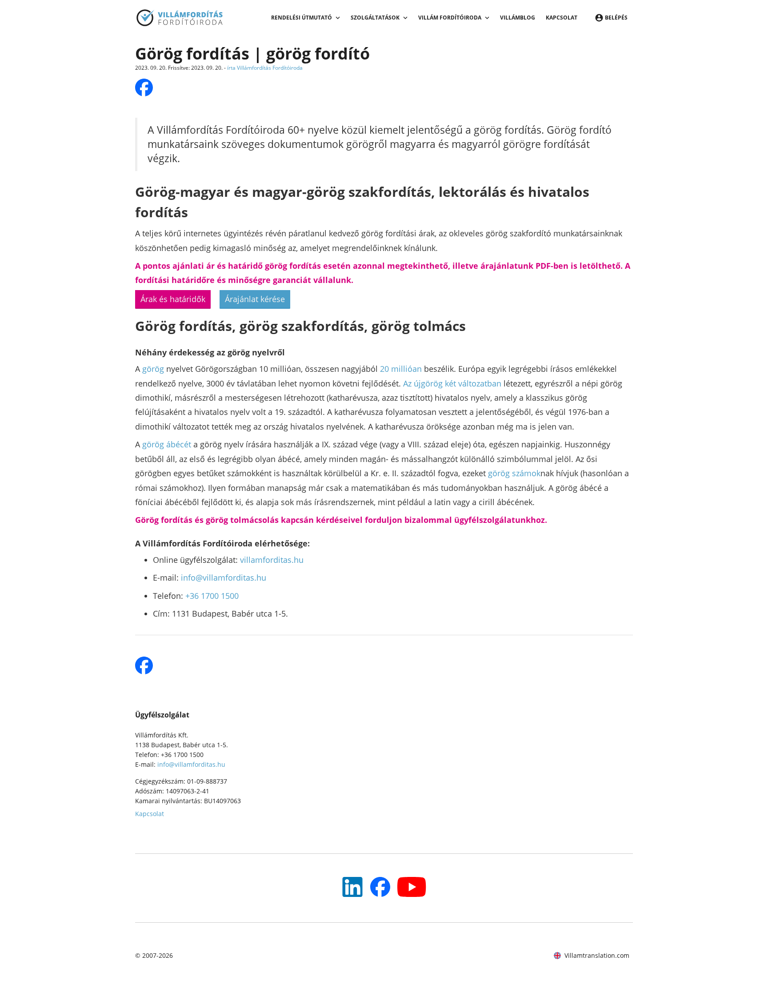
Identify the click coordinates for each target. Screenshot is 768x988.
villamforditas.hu (272, 559)
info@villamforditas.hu (223, 577)
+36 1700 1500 (212, 595)
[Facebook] (380, 887)
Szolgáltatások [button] (375, 17)
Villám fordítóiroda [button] (449, 17)
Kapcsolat (561, 17)
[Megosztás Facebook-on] (144, 87)
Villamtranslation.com (596, 955)
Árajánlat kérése (255, 299)
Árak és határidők (172, 299)
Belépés (616, 17)
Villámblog (517, 17)
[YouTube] (352, 887)
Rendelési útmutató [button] (301, 17)
